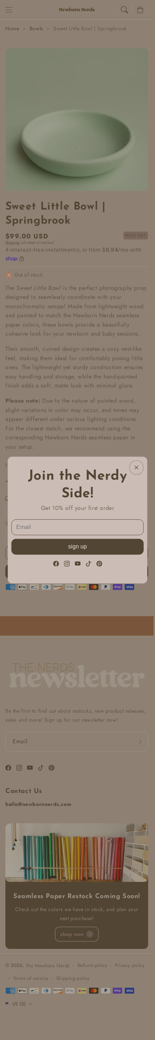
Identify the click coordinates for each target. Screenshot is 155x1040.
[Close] (136, 467)
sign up (77, 546)
